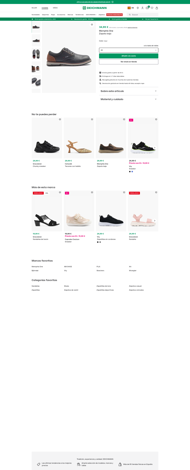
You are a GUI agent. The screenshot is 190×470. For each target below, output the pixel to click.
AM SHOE (68, 267)
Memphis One (106, 31)
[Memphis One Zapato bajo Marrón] (111, 148)
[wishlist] (152, 8)
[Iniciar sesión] (142, 8)
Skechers (100, 271)
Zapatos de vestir (71, 290)
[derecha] (155, 148)
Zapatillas (36, 290)
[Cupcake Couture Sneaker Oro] (79, 221)
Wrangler (132, 271)
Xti (130, 267)
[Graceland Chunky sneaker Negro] (47, 148)
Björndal (35, 271)
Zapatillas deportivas (105, 290)
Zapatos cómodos (136, 290)
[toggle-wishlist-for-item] (92, 24)
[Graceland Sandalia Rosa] (143, 221)
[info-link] (112, 2)
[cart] (156, 8)
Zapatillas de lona (104, 286)
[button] (69, 57)
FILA (98, 267)
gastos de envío (132, 27)
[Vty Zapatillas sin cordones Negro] (111, 221)
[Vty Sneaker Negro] (143, 148)
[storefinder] (137, 8)
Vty (65, 271)
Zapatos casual (135, 286)
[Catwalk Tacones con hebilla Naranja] (79, 148)
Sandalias (35, 286)
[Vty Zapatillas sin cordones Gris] (100, 242)
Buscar (135, 15)
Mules (66, 286)
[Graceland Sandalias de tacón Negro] (47, 221)
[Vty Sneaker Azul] (132, 171)
